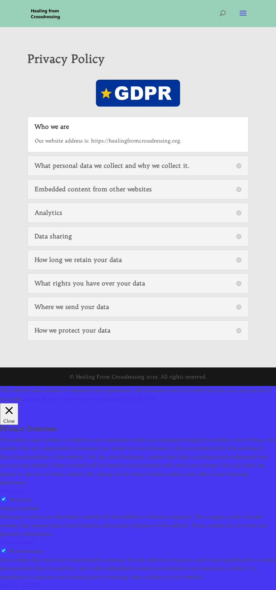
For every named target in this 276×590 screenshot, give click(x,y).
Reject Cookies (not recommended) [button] (85, 399)
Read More (143, 399)
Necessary (20, 499)
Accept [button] (31, 399)
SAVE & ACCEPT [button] (20, 585)
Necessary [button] (12, 491)
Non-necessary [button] (17, 542)
